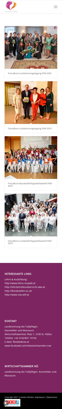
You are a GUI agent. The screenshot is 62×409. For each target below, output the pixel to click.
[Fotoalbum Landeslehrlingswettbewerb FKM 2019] (31, 215)
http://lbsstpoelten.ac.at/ (18, 290)
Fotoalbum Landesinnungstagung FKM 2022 (29, 73)
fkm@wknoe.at (21, 341)
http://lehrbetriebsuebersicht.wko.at (25, 287)
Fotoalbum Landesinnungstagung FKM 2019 (29, 128)
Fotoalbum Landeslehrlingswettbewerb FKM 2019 (30, 242)
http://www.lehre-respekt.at (20, 283)
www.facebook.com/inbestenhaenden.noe (28, 345)
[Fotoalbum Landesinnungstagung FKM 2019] (31, 102)
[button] (6, 403)
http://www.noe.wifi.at (17, 294)
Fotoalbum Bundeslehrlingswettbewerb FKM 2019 (30, 184)
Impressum (39, 397)
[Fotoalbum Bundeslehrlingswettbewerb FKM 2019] (31, 157)
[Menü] (55, 7)
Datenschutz (51, 397)
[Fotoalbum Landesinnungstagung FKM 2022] (31, 47)
